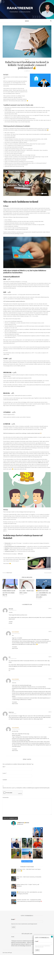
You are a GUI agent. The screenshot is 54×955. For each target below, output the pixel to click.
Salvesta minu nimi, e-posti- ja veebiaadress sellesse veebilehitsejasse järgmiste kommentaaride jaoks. (26, 787)
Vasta (50, 608)
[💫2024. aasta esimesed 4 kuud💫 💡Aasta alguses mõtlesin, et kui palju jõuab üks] (38, 854)
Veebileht (5, 779)
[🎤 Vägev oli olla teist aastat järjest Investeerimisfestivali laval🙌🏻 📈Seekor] (16, 832)
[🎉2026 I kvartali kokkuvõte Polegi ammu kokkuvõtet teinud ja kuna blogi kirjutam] (27, 832)
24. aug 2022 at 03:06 (12, 658)
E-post (5, 773)
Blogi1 (27, 59)
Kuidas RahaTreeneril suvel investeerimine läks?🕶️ (9, 593)
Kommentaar (6, 797)
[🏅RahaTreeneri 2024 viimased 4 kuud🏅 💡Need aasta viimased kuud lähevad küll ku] (38, 843)
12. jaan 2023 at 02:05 (16, 729)
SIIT (41, 433)
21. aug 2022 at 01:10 (12, 610)
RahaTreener (9, 572)
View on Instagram (28, 861)
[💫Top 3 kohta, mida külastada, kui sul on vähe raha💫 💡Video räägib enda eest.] (27, 854)
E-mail (13, 919)
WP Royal (10, 952)
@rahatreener (20, 824)
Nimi (4, 766)
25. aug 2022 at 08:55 (12, 713)
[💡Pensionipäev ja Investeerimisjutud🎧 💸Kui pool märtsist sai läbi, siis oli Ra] (16, 843)
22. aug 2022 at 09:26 (16, 633)
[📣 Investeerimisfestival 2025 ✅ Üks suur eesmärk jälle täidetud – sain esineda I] (38, 832)
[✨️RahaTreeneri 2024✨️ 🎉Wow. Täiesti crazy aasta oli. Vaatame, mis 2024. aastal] (27, 843)
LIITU (13, 927)
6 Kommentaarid (47, 572)
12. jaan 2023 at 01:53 (16, 680)
